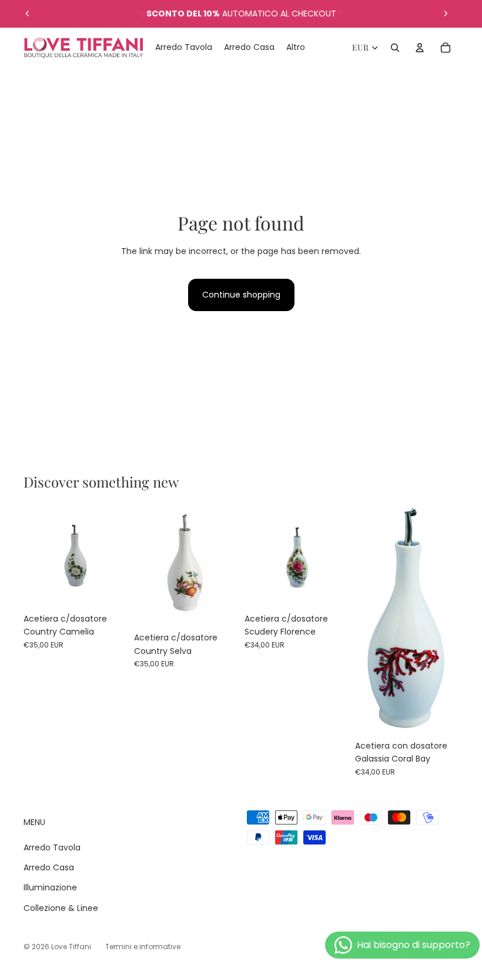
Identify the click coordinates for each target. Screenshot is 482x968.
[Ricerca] (395, 48)
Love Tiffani (71, 947)
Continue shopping (241, 295)
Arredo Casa (49, 867)
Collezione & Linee (61, 908)
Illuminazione (50, 887)
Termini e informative (142, 947)
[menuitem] (295, 48)
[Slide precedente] (28, 13)
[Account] (420, 48)
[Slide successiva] (445, 13)
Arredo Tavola (52, 847)
